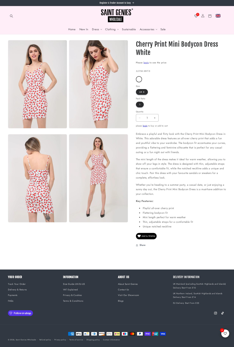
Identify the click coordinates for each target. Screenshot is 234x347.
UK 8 (142, 92)
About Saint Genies (128, 284)
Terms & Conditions (73, 300)
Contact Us (123, 289)
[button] (11, 16)
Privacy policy (60, 339)
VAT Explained (70, 289)
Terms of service (76, 339)
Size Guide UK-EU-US (74, 284)
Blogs (121, 300)
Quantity (140, 111)
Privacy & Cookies (72, 295)
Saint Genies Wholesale (26, 339)
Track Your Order (17, 284)
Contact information (111, 339)
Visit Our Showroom (128, 295)
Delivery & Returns (17, 289)
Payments (13, 295)
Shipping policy (93, 339)
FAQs (10, 300)
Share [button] (142, 245)
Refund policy (45, 339)
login (146, 62)
